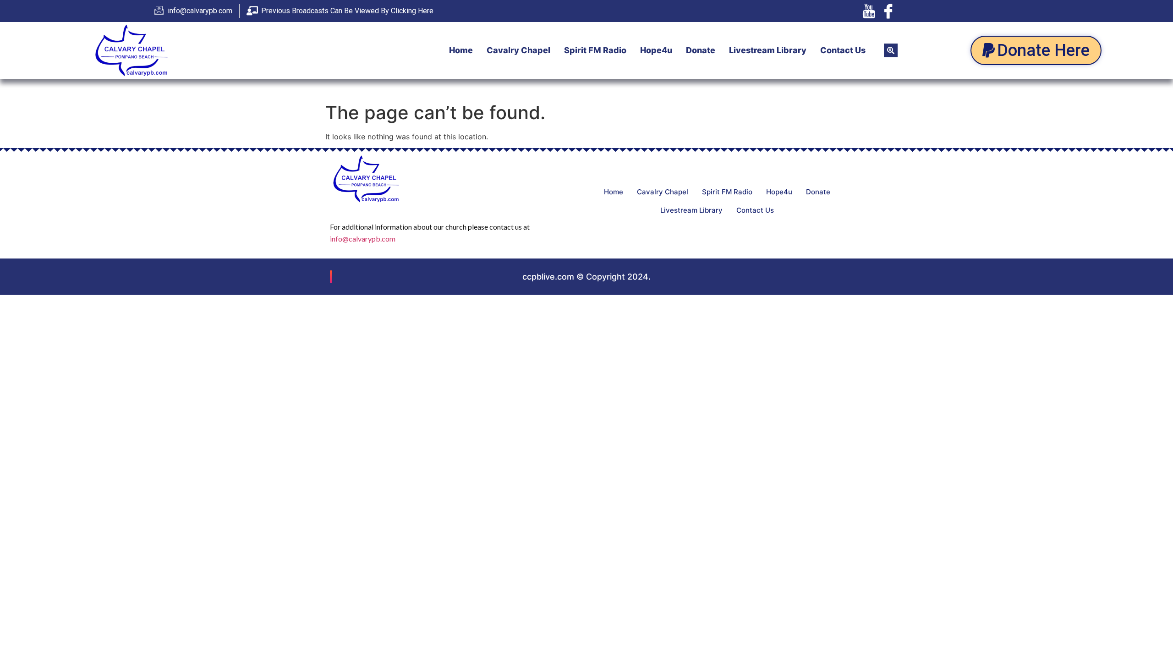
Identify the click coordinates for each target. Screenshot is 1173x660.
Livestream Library (767, 50)
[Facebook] (888, 11)
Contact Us (843, 50)
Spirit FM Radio (595, 50)
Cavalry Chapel (518, 50)
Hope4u (656, 50)
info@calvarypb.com (362, 238)
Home (461, 50)
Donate (700, 50)
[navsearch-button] (891, 50)
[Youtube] (868, 11)
